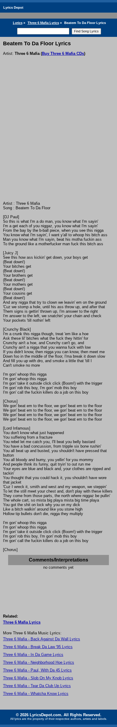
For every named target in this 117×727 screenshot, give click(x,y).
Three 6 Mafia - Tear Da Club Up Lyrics (37, 686)
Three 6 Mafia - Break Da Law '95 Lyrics (38, 647)
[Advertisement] (58, 139)
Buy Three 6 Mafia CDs (63, 53)
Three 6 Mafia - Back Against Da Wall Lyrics (41, 639)
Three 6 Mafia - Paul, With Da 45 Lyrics (37, 670)
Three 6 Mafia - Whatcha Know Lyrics (35, 693)
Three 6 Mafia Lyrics (43, 23)
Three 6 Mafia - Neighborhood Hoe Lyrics (38, 662)
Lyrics (17, 23)
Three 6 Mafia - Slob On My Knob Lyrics (38, 678)
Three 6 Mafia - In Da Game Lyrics (33, 654)
